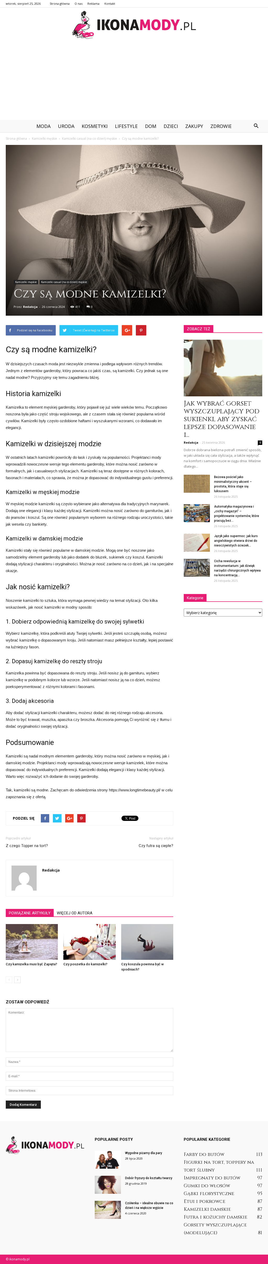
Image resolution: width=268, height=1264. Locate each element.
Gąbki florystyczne (209, 1193)
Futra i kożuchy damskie (215, 1217)
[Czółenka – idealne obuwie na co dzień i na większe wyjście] (108, 1210)
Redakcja (30, 307)
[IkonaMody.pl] (134, 25)
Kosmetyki (95, 126)
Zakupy (194, 126)
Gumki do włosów (207, 1186)
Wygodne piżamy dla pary (143, 1153)
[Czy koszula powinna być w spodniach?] (147, 942)
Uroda (66, 126)
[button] (256, 126)
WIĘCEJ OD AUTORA (74, 913)
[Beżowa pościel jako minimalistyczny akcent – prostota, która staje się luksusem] (197, 484)
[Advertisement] (134, 80)
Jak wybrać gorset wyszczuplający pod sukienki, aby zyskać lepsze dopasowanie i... (221, 419)
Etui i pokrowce (204, 1201)
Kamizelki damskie (207, 1209)
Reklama (93, 3)
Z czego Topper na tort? (27, 845)
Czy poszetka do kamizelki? (85, 964)
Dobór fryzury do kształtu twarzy (148, 1178)
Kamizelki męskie (26, 282)
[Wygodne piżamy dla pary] (108, 1160)
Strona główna (60, 3)
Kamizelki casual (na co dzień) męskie (64, 282)
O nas (78, 3)
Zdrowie (221, 126)
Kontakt (109, 3)
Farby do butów (204, 1154)
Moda (43, 126)
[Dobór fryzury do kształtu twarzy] (108, 1185)
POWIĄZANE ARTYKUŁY (30, 913)
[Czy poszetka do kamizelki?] (89, 942)
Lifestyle (126, 126)
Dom (150, 126)
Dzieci (171, 126)
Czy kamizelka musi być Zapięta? (31, 964)
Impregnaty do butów (212, 1178)
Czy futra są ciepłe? (156, 845)
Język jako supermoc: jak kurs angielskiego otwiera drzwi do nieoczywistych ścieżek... (236, 540)
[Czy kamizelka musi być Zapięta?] (32, 942)
